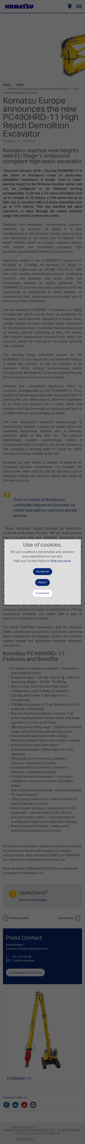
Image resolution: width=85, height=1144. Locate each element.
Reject (42, 582)
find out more (61, 561)
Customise (42, 593)
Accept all (42, 571)
